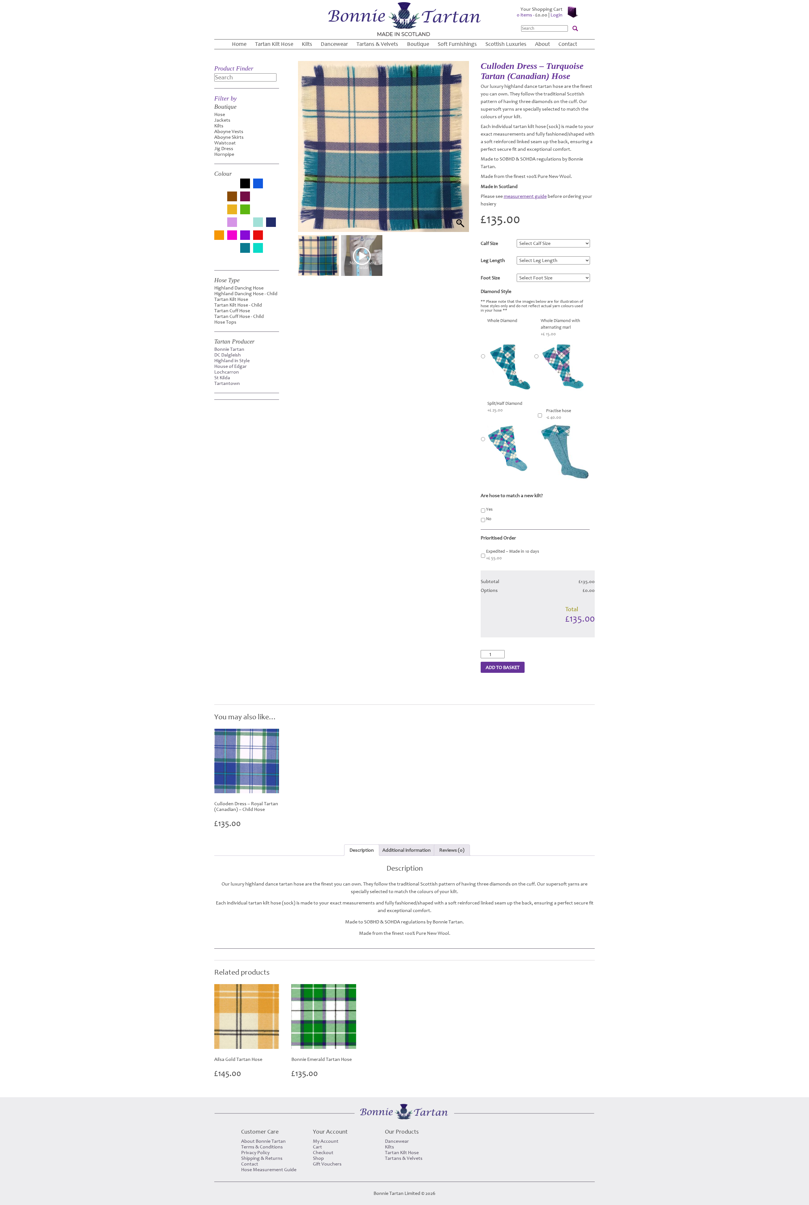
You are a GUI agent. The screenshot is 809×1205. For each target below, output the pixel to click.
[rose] (271, 238)
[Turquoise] (258, 248)
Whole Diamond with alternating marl (560, 327)
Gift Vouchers (327, 1164)
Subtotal (490, 581)
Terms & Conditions (262, 1147)
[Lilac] (232, 222)
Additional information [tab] (406, 850)
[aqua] (219, 187)
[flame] (219, 213)
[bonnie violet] (219, 200)
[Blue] (258, 184)
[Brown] (232, 197)
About (542, 44)
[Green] (245, 210)
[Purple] (245, 235)
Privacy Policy (255, 1152)
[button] (458, 154)
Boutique (418, 44)
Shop (318, 1158)
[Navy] (271, 222)
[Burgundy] (245, 197)
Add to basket (503, 667)
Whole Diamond (502, 320)
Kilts (307, 44)
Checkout (323, 1152)
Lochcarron (226, 372)
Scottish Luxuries (505, 44)
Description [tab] (362, 850)
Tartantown (227, 383)
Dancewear (334, 44)
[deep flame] (258, 200)
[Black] (245, 184)
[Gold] (232, 210)
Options (489, 590)
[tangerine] (232, 251)
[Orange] (219, 235)
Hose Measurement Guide (268, 1169)
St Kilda (222, 377)
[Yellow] (219, 259)
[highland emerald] (258, 213)
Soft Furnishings (457, 44)
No (488, 518)
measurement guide (525, 196)
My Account (325, 1141)
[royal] (219, 251)
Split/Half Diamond (504, 407)
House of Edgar (230, 366)
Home (239, 44)
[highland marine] (271, 213)
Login (556, 15)
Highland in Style (232, 360)
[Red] (258, 235)
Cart (317, 1147)
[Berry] (232, 187)
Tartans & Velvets (377, 44)
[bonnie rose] (271, 187)
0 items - (532, 15)
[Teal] (245, 248)
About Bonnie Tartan (263, 1141)
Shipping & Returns (262, 1158)
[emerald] (271, 200)
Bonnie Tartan (229, 349)
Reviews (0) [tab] (452, 850)
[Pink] (232, 235)
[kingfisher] (219, 225)
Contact (567, 44)
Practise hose (558, 414)
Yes (489, 509)
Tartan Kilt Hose (274, 44)
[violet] (271, 251)
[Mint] (258, 222)
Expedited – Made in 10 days (512, 555)
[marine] (245, 225)
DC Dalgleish (227, 355)
